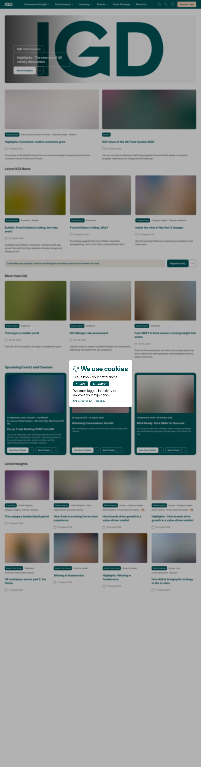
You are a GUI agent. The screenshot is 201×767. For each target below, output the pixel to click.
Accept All (80, 384)
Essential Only (100, 384)
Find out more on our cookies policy (89, 401)
